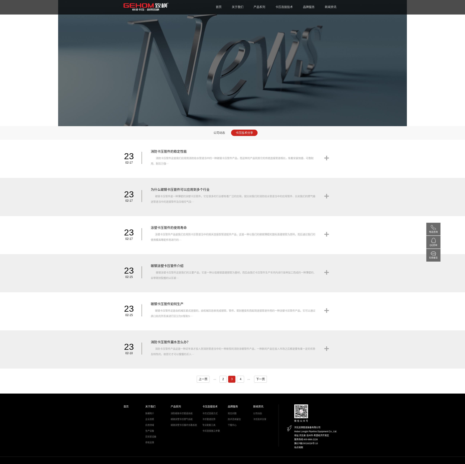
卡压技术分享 (244, 132)
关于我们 (237, 7)
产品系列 (259, 7)
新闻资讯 (330, 7)
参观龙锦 (149, 442)
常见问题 (232, 413)
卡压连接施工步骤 (211, 431)
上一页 (203, 379)
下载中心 (232, 425)
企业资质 (149, 419)
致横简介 (149, 413)
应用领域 (149, 425)
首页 (219, 7)
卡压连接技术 (284, 7)
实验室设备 (150, 436)
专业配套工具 (208, 425)
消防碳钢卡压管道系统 (182, 413)
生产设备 (149, 431)
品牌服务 (309, 7)
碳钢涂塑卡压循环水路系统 (184, 425)
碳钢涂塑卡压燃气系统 (182, 419)
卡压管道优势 (208, 419)
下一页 (260, 379)
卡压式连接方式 (210, 413)
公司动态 (219, 132)
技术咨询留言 (234, 419)
